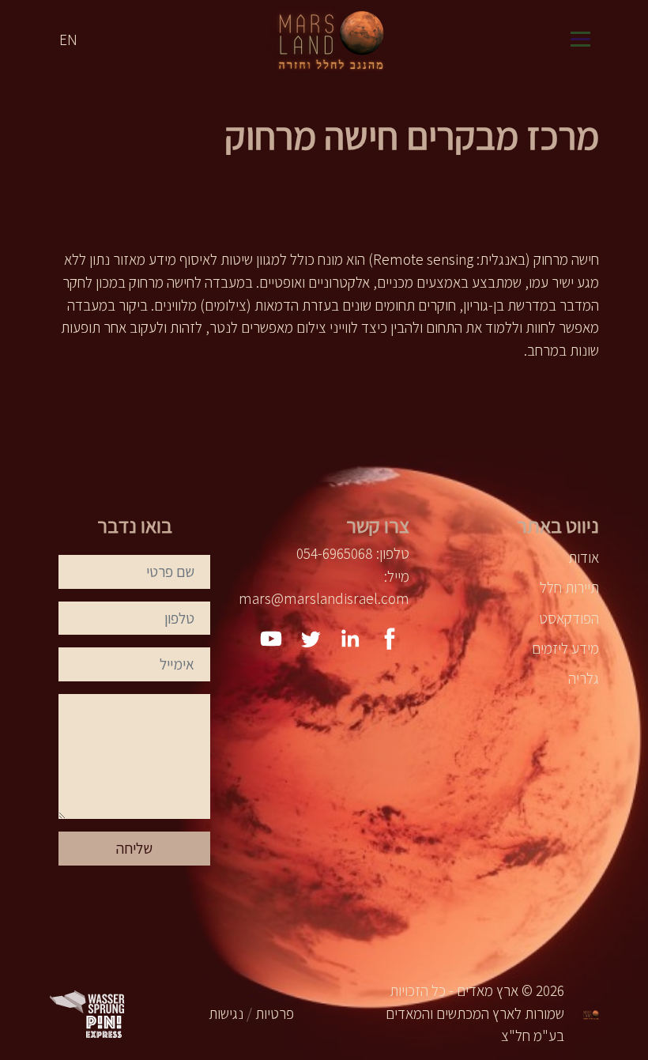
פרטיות (274, 1013)
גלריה (583, 678)
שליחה (134, 848)
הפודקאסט (569, 618)
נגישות (226, 1013)
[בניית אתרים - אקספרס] (104, 1025)
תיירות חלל (569, 587)
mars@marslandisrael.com (324, 598)
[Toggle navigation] (580, 39)
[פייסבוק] (389, 638)
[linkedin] (350, 638)
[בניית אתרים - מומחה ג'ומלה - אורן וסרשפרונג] (88, 1000)
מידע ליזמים (565, 648)
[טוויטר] (310, 638)
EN (68, 39)
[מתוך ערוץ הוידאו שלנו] (271, 638)
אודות (583, 557)
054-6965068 (334, 553)
